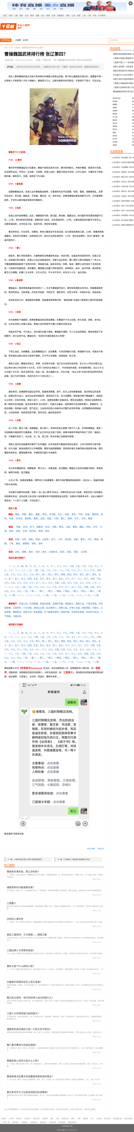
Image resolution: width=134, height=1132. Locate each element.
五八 (54, 579)
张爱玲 (115, 108)
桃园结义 (69, 604)
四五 (69, 574)
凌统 (40, 543)
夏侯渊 (95, 514)
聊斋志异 (65, 1119)
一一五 (53, 595)
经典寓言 (34, 1122)
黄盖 (18, 543)
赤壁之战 (63, 608)
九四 (86, 587)
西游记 (18, 1119)
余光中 (115, 139)
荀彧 (87, 514)
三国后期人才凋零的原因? (20, 950)
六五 (98, 579)
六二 (80, 579)
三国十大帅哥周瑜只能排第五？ (23, 1013)
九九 (19, 591)
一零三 (49, 591)
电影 (68, 16)
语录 (48, 16)
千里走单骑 (91, 604)
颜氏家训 (107, 1119)
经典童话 (43, 1122)
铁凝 (114, 133)
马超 (68, 527)
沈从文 (115, 123)
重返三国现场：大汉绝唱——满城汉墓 (27, 934)
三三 (92, 570)
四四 (63, 574)
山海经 (98, 1119)
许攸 (80, 514)
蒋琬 (40, 531)
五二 (17, 579)
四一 (44, 574)
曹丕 (31, 514)
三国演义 (17, 48)
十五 (78, 566)
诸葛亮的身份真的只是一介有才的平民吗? (29, 1029)
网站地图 (61, 1122)
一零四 (58, 591)
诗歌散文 (60, 16)
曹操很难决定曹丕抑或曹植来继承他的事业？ (30, 1076)
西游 (21, 16)
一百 (25, 591)
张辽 (60, 514)
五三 (23, 579)
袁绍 (76, 552)
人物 (89, 16)
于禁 (56, 518)
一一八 (79, 595)
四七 (82, 574)
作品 (94, 16)
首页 (5, 16)
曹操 (17, 514)
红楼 (10, 16)
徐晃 (67, 514)
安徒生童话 (128, 1119)
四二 (50, 574)
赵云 (47, 527)
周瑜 (31, 539)
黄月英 (32, 531)
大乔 (89, 539)
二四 (36, 570)
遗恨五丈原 (39, 608)
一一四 (45, 595)
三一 (80, 570)
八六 (36, 587)
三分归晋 (27, 608)
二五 (42, 570)
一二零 (95, 595)
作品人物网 (91, 849)
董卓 (31, 552)
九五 (92, 587)
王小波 (115, 117)
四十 (38, 574)
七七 (75, 583)
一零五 (66, 591)
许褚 (11, 518)
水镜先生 (53, 552)
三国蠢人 (11, 903)
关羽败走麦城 (77, 612)
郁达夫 (115, 120)
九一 (67, 587)
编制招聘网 (72, 1122)
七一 (38, 583)
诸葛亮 (40, 527)
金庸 (37, 16)
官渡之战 (23, 604)
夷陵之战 (80, 604)
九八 (13, 591)
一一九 (87, 595)
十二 (59, 566)
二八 (61, 570)
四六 (75, 574)
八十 (94, 583)
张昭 (34, 543)
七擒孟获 (17, 616)
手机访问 (100, 849)
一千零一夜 (5, 1122)
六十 (67, 579)
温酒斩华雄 (57, 604)
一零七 (83, 591)
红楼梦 (18, 40)
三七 (19, 574)
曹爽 (36, 518)
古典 (53, 16)
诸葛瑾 (26, 543)
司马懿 (52, 514)
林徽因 (115, 104)
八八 (48, 587)
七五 (63, 583)
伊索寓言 (15, 1122)
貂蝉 (24, 552)
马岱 (83, 518)
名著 (78, 16)
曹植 (37, 514)
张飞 (32, 527)
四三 (57, 574)
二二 (23, 570)
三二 (86, 570)
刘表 (37, 552)
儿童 (73, 16)
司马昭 (19, 518)
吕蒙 (76, 539)
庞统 (11, 531)
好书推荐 (101, 16)
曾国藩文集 (117, 1119)
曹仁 (63, 518)
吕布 (17, 552)
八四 (23, 587)
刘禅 (54, 527)
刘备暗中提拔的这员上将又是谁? (24, 982)
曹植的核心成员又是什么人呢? (23, 1060)
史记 (57, 1119)
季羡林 (115, 126)
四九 (94, 574)
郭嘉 (24, 514)
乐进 (25, 531)
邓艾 (76, 518)
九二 (73, 587)
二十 (11, 570)
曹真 (90, 518)
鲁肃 (82, 539)
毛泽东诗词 (116, 98)
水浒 (26, 16)
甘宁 (53, 539)
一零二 (41, 591)
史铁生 (115, 136)
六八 (19, 583)
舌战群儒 (33, 604)
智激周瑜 (38, 612)
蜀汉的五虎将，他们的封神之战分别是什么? (30, 997)
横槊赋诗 (17, 612)
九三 (80, 587)
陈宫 (62, 552)
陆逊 (37, 539)
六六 (6, 583)
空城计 (95, 608)
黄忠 (61, 527)
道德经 (85, 1119)
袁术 (44, 552)
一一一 (20, 595)
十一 (52, 566)
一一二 (28, 595)
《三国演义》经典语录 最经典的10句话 (77, 859)
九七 (6, 591)
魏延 (81, 527)
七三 (50, 583)
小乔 (60, 539)
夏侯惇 (28, 518)
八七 (42, 587)
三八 (25, 574)
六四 (92, 579)
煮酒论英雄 (45, 604)
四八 (88, 574)
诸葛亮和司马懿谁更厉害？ (21, 887)
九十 (61, 587)
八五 (29, 587)
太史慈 (45, 539)
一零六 (74, 591)
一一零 (12, 595)
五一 (11, 579)
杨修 (70, 518)
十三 (65, 566)
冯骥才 (115, 145)
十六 (84, 566)
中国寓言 (24, 1122)
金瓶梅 (45, 1119)
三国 (16, 16)
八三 (17, 587)
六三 (86, 579)
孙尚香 (68, 539)
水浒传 (25, 40)
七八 (82, 583)
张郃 (42, 518)
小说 (84, 16)
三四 (98, 570)
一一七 (70, 595)
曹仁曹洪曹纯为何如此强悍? (21, 1045)
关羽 (25, 527)
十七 (90, 566)
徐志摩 (115, 101)
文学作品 (5, 40)
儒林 (32, 16)
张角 (69, 552)
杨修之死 (27, 612)
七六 (69, 583)
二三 (29, 570)
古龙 (42, 16)
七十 (31, 583)
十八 (96, 566)
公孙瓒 (83, 552)
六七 (13, 583)
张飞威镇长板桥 (51, 612)
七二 (44, 583)
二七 (54, 570)
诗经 (51, 1119)
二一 (17, 570)
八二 (11, 587)
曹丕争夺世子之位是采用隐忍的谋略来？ (28, 1092)
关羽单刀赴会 (92, 612)
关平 (95, 527)
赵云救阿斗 (51, 608)
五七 (48, 579)
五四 (29, 579)
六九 (25, 583)
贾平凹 (115, 129)
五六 (42, 579)
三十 (73, 570)
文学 (10, 48)
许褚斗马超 (74, 608)
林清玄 (115, 114)
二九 (67, 570)
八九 (54, 587)
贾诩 (44, 514)
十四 (71, 566)
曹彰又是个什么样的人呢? (20, 966)
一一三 (37, 595)
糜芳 (47, 531)
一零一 (32, 591)
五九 (61, 579)
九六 (98, 587)
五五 (36, 579)
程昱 (49, 518)
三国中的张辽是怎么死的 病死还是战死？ (28, 859)
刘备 (18, 527)
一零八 (91, 591)
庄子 (92, 1119)
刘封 (88, 527)
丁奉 (11, 543)
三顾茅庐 (17, 608)
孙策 (17, 539)
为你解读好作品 (67, 1126)
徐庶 (18, 531)
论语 (78, 1119)
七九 (88, 583)
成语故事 (52, 1122)
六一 (73, 579)
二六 (48, 570)
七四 (57, 583)
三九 (31, 574)
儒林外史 (36, 1119)
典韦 (74, 514)
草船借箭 (86, 608)
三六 (13, 574)
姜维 (75, 527)
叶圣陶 (115, 142)
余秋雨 (115, 111)
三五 (6, 574)
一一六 (62, 595)
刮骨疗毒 (65, 612)
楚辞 (72, 1119)
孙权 (24, 539)
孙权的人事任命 (15, 919)
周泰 (96, 539)
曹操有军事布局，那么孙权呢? (23, 871)
